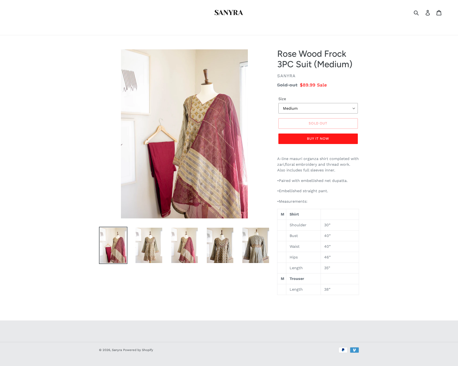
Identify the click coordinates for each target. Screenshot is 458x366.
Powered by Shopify (138, 350)
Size (282, 99)
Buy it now (318, 139)
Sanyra (117, 350)
